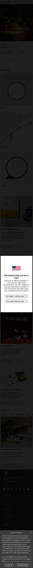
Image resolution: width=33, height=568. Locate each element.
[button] (16, 301)
